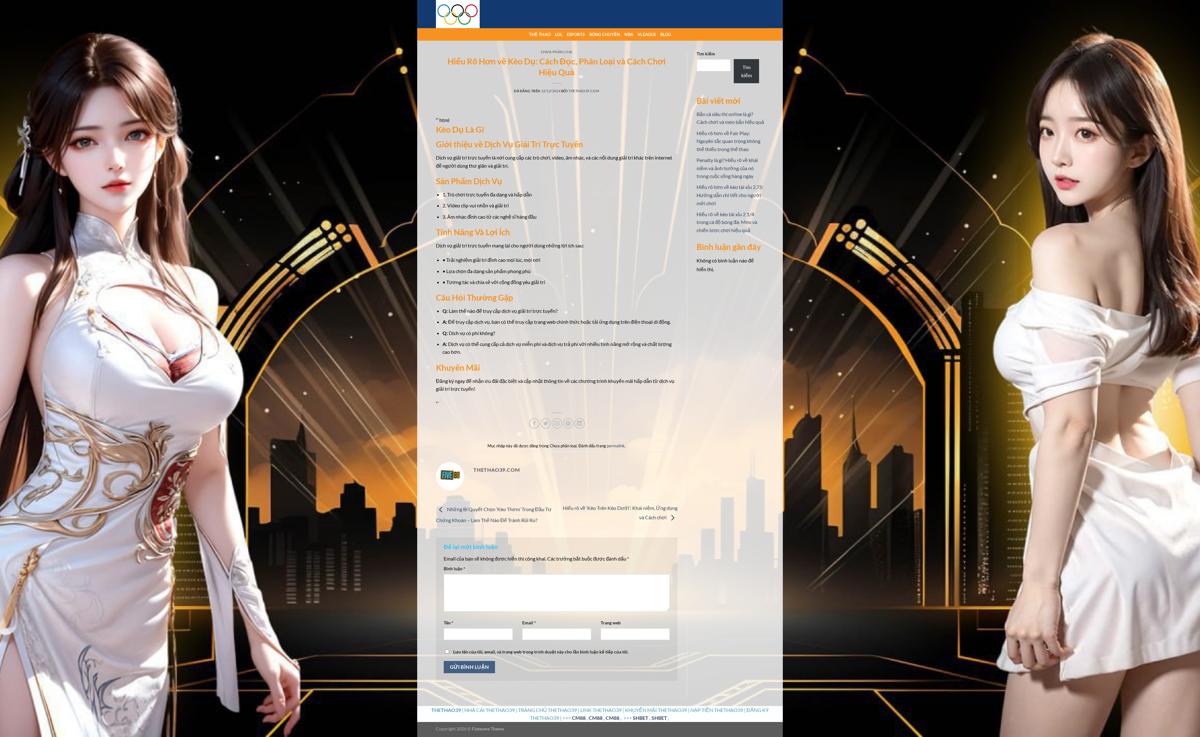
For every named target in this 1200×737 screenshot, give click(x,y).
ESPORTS (576, 34)
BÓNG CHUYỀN (604, 34)
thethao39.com (583, 91)
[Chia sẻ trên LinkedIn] (579, 423)
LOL (558, 34)
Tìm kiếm (706, 53)
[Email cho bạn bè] (557, 423)
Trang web (611, 622)
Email (529, 622)
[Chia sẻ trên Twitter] (545, 423)
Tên (448, 622)
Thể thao (540, 34)
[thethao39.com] (467, 14)
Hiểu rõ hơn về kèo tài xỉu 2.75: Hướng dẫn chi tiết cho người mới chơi (730, 195)
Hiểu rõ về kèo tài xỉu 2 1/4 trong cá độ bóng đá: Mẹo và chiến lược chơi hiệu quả (727, 222)
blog (665, 34)
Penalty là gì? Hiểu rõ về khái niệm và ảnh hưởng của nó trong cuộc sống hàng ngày (727, 168)
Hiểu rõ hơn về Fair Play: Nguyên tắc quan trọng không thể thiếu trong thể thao (728, 141)
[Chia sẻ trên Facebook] (534, 423)
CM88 (579, 718)
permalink (616, 445)
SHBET (640, 718)
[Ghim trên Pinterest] (568, 423)
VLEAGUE (647, 34)
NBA (628, 34)
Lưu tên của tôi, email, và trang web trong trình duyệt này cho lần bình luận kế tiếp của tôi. (540, 651)
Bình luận (454, 568)
